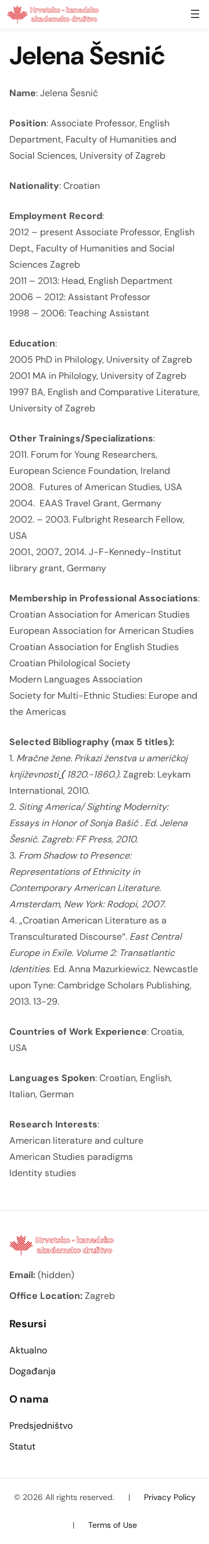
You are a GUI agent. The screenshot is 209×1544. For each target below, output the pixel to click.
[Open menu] (195, 14)
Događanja (32, 1371)
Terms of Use (112, 1525)
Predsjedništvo (41, 1425)
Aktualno (28, 1350)
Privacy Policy (170, 1497)
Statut (22, 1446)
